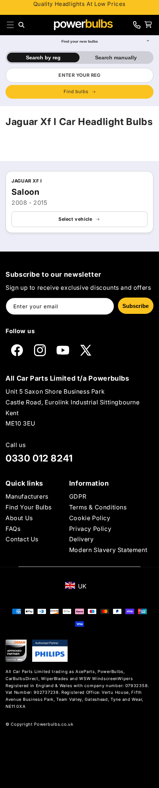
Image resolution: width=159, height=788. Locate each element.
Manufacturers (27, 496)
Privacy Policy (90, 528)
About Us (19, 518)
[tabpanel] (79, 83)
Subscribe (135, 306)
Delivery (81, 539)
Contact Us (22, 539)
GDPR (77, 496)
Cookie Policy (90, 518)
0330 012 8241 (39, 458)
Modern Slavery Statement (108, 550)
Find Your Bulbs (29, 507)
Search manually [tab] (116, 57)
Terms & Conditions (98, 507)
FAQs (13, 528)
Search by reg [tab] (43, 57)
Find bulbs (76, 91)
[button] (10, 25)
